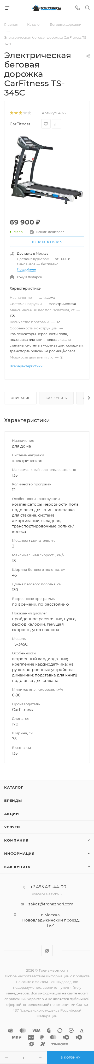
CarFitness (20, 123)
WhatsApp (47, 950)
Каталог (13, 787)
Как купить (56, 398)
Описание (20, 398)
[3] (20, 113)
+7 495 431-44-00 (48, 887)
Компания (16, 840)
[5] (29, 113)
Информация (19, 853)
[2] (16, 113)
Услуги (12, 827)
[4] (24, 113)
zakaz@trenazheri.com (50, 904)
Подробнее (26, 269)
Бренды (13, 800)
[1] (11, 113)
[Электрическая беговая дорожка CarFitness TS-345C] (47, 169)
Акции (11, 814)
